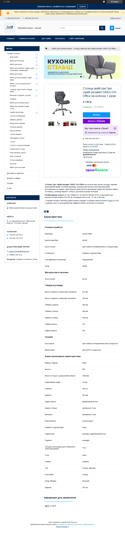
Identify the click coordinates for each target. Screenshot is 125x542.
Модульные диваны (17, 123)
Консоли (13, 164)
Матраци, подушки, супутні (20, 95)
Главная (10, 38)
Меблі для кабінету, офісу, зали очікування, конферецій (22, 69)
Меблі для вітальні (17, 61)
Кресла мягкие (15, 131)
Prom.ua (74, 522)
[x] (48, 212)
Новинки (13, 99)
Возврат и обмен (13, 178)
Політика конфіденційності (85, 524)
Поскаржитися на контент (66, 524)
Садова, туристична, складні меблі (21, 91)
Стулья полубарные (17, 116)
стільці (110, 201)
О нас (9, 188)
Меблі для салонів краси (62, 49)
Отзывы (10, 183)
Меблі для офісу (16, 74)
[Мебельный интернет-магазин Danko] (9, 32)
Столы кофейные (16, 160)
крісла (54, 195)
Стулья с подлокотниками (20, 145)
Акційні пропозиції (17, 112)
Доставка (46, 38)
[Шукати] (102, 28)
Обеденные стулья (17, 138)
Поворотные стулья (17, 149)
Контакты (60, 38)
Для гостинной (15, 156)
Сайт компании (76, 38)
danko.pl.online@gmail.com (19, 251)
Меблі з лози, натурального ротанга (20, 85)
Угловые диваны (16, 127)
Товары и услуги (27, 38)
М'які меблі (14, 57)
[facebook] (45, 212)
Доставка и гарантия (15, 173)
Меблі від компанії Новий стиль (19, 107)
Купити (82, 6)
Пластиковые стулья (18, 153)
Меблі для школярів (17, 167)
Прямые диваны (16, 120)
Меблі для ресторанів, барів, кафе (21, 79)
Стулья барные (16, 134)
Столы (12, 142)
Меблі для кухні (16, 64)
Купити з (92, 121)
